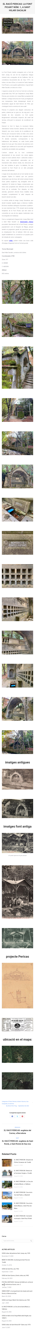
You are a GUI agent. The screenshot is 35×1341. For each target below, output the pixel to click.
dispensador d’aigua (26, 222)
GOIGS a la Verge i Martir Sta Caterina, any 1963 (16, 1300)
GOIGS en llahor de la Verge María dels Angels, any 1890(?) (16, 1317)
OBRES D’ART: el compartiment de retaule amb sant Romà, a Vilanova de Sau (17, 1292)
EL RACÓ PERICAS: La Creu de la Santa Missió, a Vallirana (23, 1183)
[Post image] (7, 1163)
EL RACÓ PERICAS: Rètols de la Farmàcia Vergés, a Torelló (23, 1172)
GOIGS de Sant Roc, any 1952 (10, 1269)
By (11, 1106)
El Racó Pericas (8, 20)
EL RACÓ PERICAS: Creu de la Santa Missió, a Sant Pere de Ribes (23, 1205)
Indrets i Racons (8, 22)
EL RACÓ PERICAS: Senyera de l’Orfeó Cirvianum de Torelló (23, 1161)
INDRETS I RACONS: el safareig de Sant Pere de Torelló (16, 1261)
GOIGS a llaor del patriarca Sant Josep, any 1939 (16, 1253)
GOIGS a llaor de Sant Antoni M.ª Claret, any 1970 (16, 1324)
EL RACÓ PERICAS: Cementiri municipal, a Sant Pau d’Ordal (23, 1217)
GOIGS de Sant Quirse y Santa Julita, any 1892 (15, 1275)
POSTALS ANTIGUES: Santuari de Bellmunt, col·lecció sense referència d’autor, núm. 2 (17, 1283)
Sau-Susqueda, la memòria (11, 25)
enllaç (11, 240)
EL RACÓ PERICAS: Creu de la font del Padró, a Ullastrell (23, 1194)
